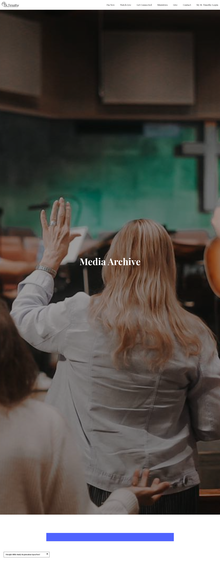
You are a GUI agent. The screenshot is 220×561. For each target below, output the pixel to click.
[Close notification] (47, 554)
